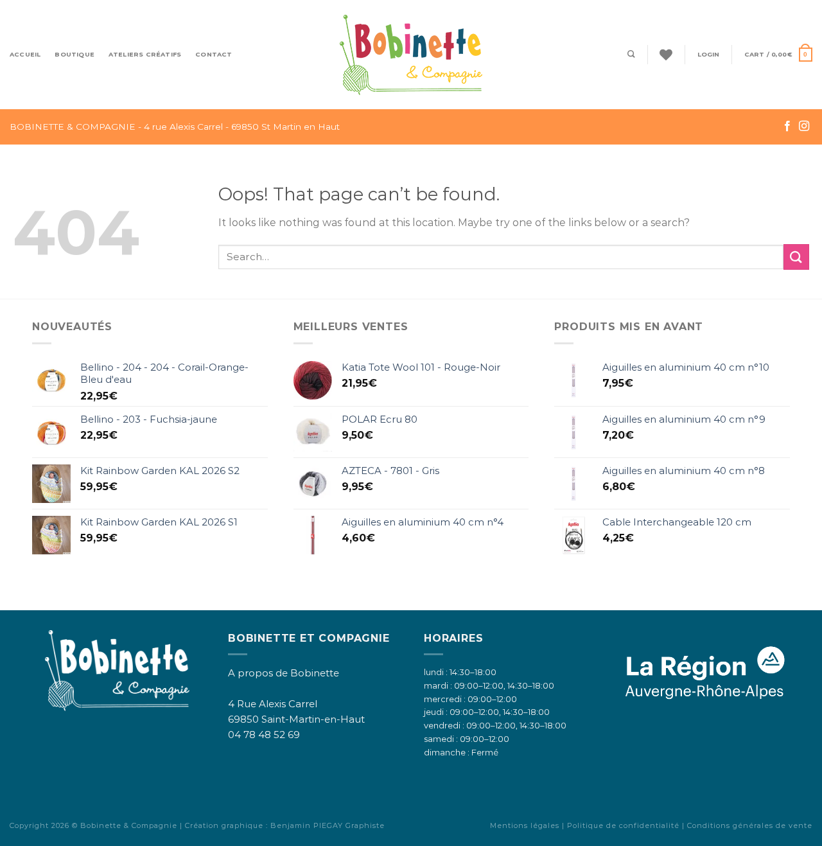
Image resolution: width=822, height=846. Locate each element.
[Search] (631, 55)
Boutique (74, 54)
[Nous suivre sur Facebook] (787, 126)
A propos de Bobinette (283, 673)
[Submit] (796, 256)
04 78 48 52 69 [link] (264, 734)
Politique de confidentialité (623, 825)
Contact (213, 54)
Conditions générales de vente (749, 825)
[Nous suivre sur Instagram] (804, 126)
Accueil (25, 54)
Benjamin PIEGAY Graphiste (327, 825)
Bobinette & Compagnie (128, 825)
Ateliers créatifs (145, 54)
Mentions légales (524, 825)
